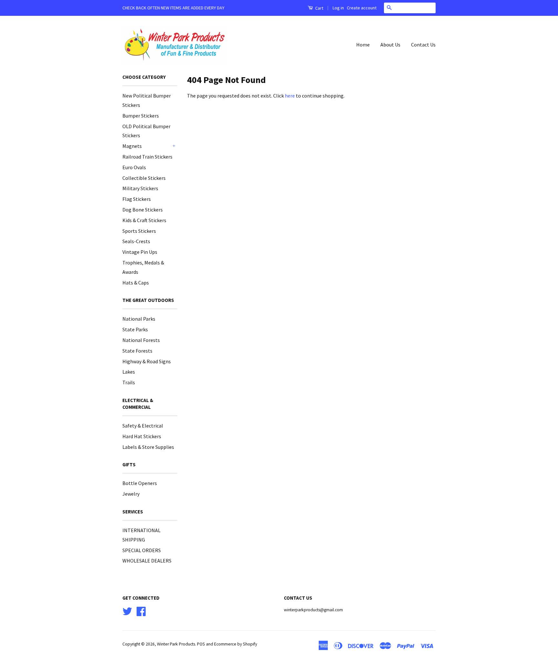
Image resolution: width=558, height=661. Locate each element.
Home (363, 44)
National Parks (138, 318)
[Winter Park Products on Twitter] (127, 610)
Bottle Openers (139, 483)
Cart (318, 8)
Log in (338, 8)
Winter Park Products (176, 644)
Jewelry (131, 494)
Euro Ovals (134, 167)
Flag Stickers (136, 199)
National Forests (141, 340)
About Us (390, 44)
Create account (362, 8)
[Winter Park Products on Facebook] (141, 610)
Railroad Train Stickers (147, 156)
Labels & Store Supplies (148, 447)
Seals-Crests (136, 241)
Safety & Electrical (142, 425)
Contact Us (423, 44)
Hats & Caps (135, 282)
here (290, 95)
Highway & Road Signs (146, 361)
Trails (128, 382)
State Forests (137, 350)
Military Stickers (140, 188)
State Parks (135, 329)
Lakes (128, 371)
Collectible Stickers (144, 178)
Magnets (132, 146)
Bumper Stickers (140, 115)
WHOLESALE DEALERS (146, 560)
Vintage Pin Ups (139, 252)
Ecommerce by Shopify (235, 644)
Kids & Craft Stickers (144, 220)
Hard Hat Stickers (141, 436)
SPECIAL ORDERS (141, 550)
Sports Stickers (139, 231)
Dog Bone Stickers (142, 209)
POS (201, 644)
